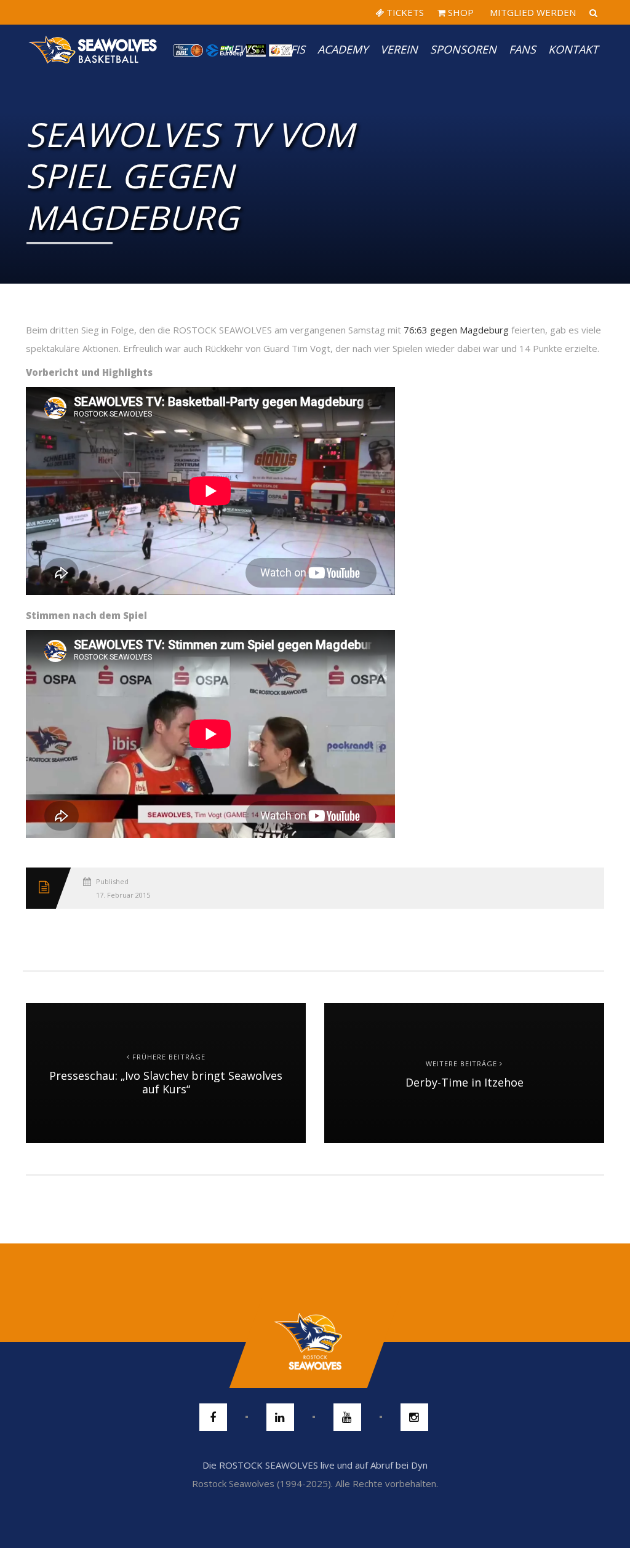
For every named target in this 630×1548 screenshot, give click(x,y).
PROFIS (286, 49)
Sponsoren (463, 49)
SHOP (459, 12)
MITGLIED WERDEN (531, 12)
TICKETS (404, 12)
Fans (522, 49)
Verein (399, 49)
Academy (342, 49)
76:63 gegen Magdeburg (456, 330)
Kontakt (573, 49)
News (240, 49)
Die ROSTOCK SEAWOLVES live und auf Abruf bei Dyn (315, 1465)
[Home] (93, 49)
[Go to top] (315, 1342)
